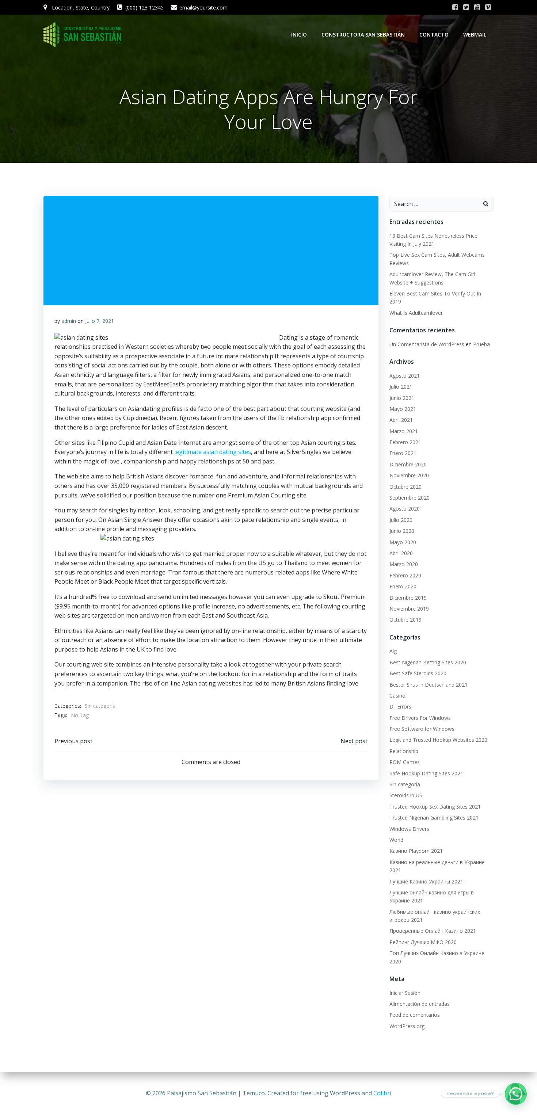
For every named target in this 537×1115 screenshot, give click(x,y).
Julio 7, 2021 (99, 320)
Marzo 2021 (403, 431)
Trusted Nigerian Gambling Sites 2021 (434, 817)
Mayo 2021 (402, 408)
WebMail (474, 34)
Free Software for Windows (421, 728)
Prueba (481, 344)
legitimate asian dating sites (212, 452)
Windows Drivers (409, 828)
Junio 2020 (401, 530)
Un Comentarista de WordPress (426, 344)
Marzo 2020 (403, 564)
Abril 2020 (401, 553)
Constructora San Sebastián (363, 34)
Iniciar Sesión (404, 992)
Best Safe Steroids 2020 (417, 673)
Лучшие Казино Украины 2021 (426, 881)
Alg (393, 651)
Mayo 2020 (402, 542)
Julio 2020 (400, 519)
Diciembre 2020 (408, 464)
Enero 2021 (402, 453)
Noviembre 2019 (409, 608)
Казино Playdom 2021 (416, 850)
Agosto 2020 (404, 508)
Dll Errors (400, 706)
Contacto (434, 34)
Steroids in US (405, 795)
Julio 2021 (400, 386)
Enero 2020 (402, 586)
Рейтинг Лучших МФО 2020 (423, 942)
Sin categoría (100, 705)
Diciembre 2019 (408, 597)
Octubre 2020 (405, 486)
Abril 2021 (401, 419)
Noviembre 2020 (409, 475)
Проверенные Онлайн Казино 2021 (432, 930)
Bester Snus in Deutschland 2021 (428, 684)
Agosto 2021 (404, 375)
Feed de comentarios (414, 1014)
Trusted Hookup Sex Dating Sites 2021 (435, 806)
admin (68, 320)
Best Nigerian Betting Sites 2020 (427, 662)
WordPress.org (406, 1026)
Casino (397, 695)
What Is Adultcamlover (416, 312)
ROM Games (404, 762)
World (396, 839)
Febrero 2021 (405, 442)
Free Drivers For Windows (420, 717)
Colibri (382, 1093)
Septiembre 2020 (409, 497)
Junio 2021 (401, 397)
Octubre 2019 (405, 619)
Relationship (403, 751)
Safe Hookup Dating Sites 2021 (426, 773)
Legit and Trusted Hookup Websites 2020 (438, 739)
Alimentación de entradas (419, 1003)
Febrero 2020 (405, 575)
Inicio (299, 34)
